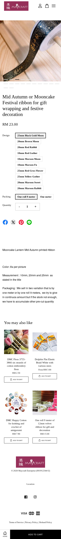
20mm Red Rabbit (27, 147)
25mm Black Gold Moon (30, 135)
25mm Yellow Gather (28, 176)
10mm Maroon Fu (27, 165)
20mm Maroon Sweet (28, 182)
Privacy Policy (31, 522)
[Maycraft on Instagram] (35, 498)
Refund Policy (45, 522)
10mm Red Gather (27, 153)
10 (57, 79)
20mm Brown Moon (28, 141)
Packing (6, 196)
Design (6, 135)
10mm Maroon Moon (28, 159)
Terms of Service (16, 522)
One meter (46, 196)
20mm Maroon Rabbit (29, 188)
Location (30, 484)
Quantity (6, 205)
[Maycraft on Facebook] (26, 498)
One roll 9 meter (26, 196)
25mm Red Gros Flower (30, 170)
